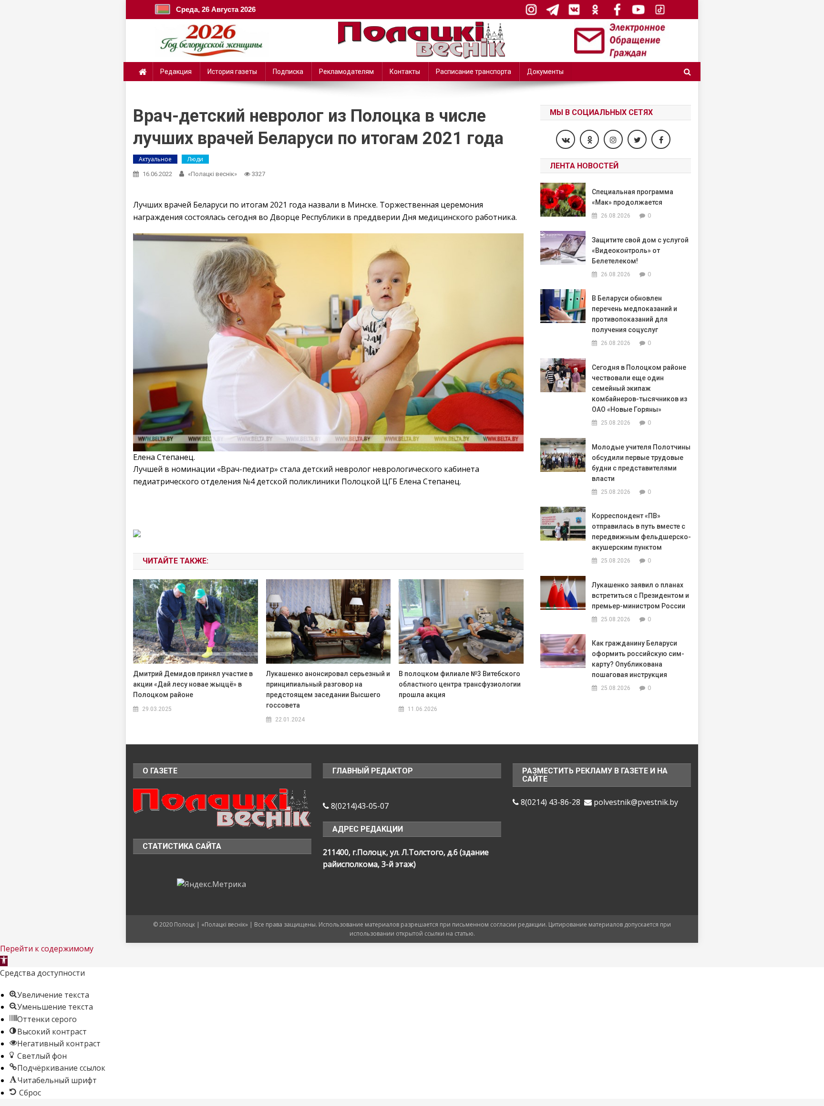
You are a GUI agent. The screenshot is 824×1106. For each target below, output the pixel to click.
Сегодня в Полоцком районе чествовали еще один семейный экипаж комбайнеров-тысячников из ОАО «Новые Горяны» (639, 388)
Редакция (176, 71)
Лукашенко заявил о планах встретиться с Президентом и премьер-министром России (640, 595)
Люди (195, 159)
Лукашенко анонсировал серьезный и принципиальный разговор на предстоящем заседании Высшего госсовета (328, 689)
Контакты (405, 71)
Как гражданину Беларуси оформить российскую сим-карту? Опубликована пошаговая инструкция (638, 658)
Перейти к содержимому (46, 948)
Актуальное (155, 159)
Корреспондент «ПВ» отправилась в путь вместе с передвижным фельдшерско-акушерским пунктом (641, 531)
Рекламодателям (346, 71)
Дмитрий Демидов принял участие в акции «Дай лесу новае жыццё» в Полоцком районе (193, 684)
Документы (545, 71)
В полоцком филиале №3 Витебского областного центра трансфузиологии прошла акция (460, 684)
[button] (4, 961)
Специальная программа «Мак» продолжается (632, 197)
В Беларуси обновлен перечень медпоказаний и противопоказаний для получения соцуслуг (634, 314)
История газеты (232, 71)
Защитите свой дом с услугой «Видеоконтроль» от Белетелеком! (640, 250)
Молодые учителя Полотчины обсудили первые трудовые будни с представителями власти (641, 462)
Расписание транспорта (473, 71)
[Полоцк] (222, 808)
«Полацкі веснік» (212, 173)
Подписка (288, 71)
